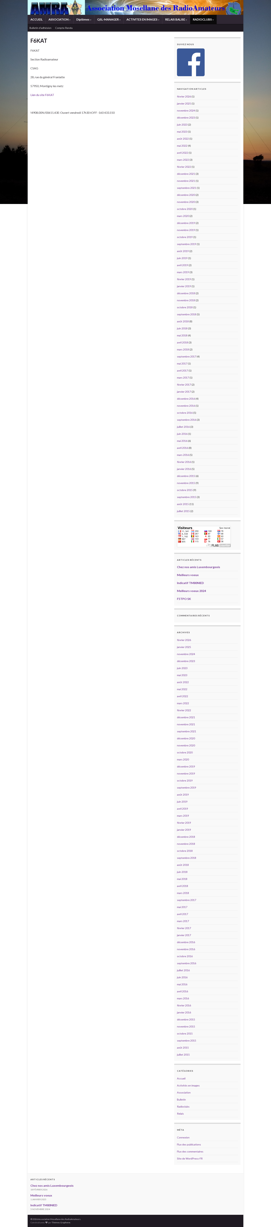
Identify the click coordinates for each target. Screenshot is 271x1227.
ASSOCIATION (58, 19)
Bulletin (181, 1099)
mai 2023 (182, 131)
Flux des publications (189, 1144)
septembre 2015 (186, 497)
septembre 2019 (186, 244)
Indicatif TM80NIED (190, 583)
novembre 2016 (186, 405)
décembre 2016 (186, 398)
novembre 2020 (186, 201)
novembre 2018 (186, 300)
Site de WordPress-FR (190, 1158)
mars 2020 (183, 215)
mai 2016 (182, 440)
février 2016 (184, 461)
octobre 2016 (185, 412)
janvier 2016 (184, 468)
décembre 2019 (186, 223)
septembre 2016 (186, 419)
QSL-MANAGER (108, 19)
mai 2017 (182, 363)
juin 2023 (182, 124)
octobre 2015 (185, 490)
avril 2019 (182, 265)
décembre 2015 (186, 475)
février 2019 (184, 279)
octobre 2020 (185, 208)
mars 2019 (183, 272)
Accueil (181, 1078)
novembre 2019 (186, 230)
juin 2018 (182, 328)
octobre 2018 (185, 307)
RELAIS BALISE (175, 19)
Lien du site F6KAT (42, 95)
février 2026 (184, 96)
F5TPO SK (184, 598)
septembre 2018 (186, 314)
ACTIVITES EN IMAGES (142, 19)
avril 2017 (182, 370)
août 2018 (183, 321)
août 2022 (183, 138)
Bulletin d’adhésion (40, 27)
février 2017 (184, 384)
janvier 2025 (184, 103)
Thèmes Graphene (61, 1222)
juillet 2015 (183, 511)
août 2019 (183, 251)
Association (184, 1092)
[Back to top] (262, 1218)
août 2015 (183, 504)
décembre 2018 (186, 293)
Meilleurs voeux (188, 575)
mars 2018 (183, 349)
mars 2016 (183, 454)
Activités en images (188, 1085)
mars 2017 (183, 377)
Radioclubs (183, 1106)
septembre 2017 (186, 356)
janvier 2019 (184, 286)
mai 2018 (182, 335)
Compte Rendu (64, 27)
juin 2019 (182, 258)
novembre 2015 (186, 483)
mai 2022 (182, 145)
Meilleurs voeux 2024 (191, 591)
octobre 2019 (185, 237)
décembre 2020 (186, 194)
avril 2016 (182, 447)
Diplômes (83, 19)
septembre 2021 (186, 187)
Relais (180, 1113)
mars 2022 (183, 159)
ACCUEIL (36, 19)
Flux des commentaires (190, 1151)
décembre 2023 (186, 117)
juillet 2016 (183, 426)
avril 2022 (182, 152)
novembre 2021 (186, 180)
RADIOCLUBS (202, 19)
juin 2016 (182, 433)
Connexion (183, 1137)
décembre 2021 (186, 173)
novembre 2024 (186, 110)
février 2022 (184, 166)
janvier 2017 (184, 391)
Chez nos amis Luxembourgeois (198, 567)
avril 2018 (182, 342)
